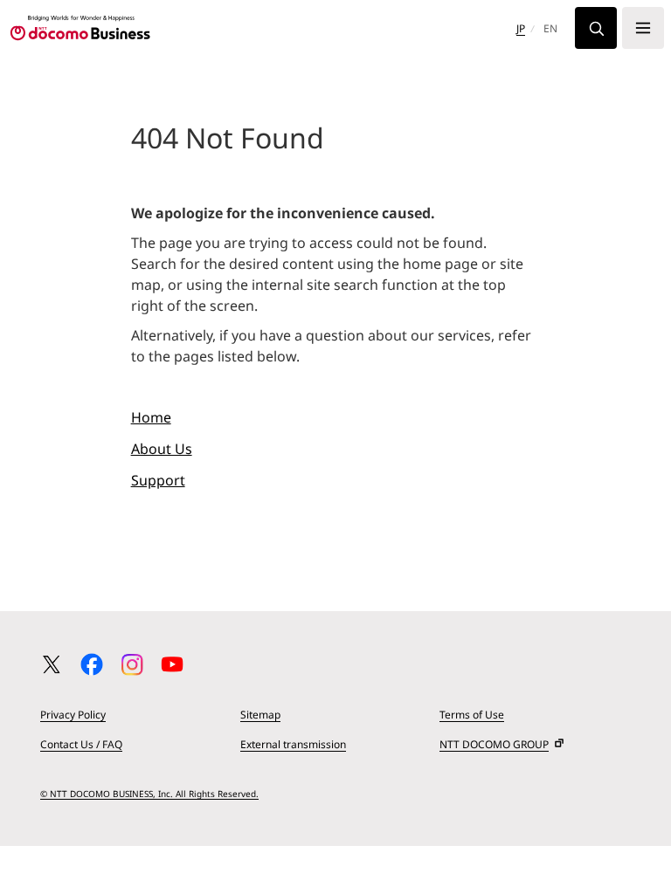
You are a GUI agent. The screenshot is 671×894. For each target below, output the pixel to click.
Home (151, 417)
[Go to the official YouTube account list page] (172, 664)
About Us (161, 448)
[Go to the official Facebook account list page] (91, 664)
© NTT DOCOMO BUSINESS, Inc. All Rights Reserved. (149, 793)
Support (158, 480)
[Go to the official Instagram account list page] (132, 664)
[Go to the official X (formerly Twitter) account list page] (51, 664)
